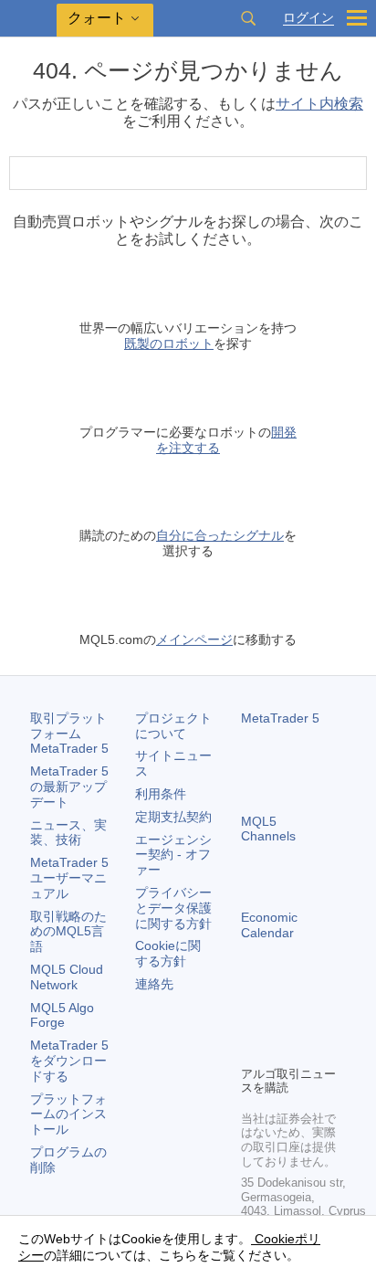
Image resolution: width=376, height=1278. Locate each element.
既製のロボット (169, 343)
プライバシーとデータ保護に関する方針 (173, 908)
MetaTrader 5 (280, 718)
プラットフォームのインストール (68, 1114)
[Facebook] (252, 1019)
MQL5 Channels (268, 829)
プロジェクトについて (173, 726)
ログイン (308, 18)
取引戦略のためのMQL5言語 (68, 932)
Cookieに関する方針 (168, 953)
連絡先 (154, 984)
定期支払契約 (173, 816)
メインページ (194, 639)
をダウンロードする (69, 1060)
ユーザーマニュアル (69, 878)
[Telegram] (281, 1019)
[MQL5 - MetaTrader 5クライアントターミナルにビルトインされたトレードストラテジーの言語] (28, 18)
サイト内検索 (319, 103)
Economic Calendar (269, 925)
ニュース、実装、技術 (68, 833)
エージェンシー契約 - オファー (173, 855)
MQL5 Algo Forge (62, 1015)
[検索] (248, 18)
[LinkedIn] (281, 1049)
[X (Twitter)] (310, 1019)
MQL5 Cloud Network (66, 977)
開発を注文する (226, 440)
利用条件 (160, 794)
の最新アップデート (69, 786)
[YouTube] (252, 1049)
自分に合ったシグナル (220, 535)
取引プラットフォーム (69, 733)
